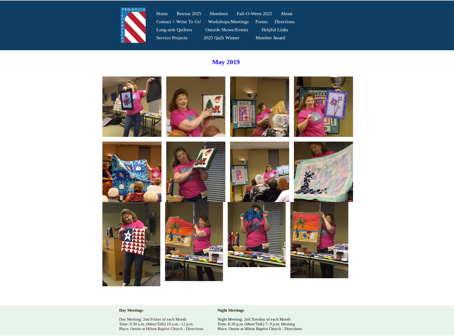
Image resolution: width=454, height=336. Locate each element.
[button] (132, 106)
